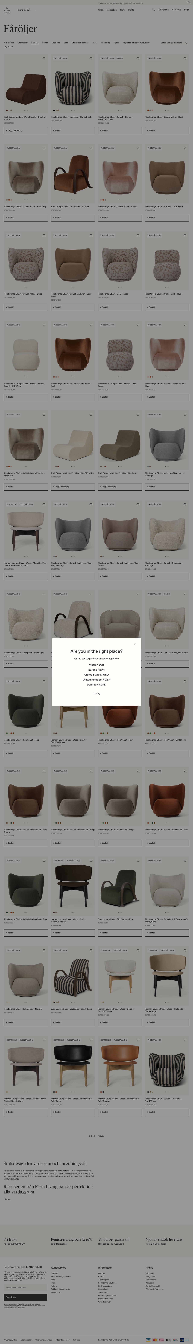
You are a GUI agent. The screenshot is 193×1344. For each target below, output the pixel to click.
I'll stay (96, 693)
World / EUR (96, 665)
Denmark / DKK (96, 685)
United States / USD (96, 675)
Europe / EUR (96, 670)
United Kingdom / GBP (96, 680)
